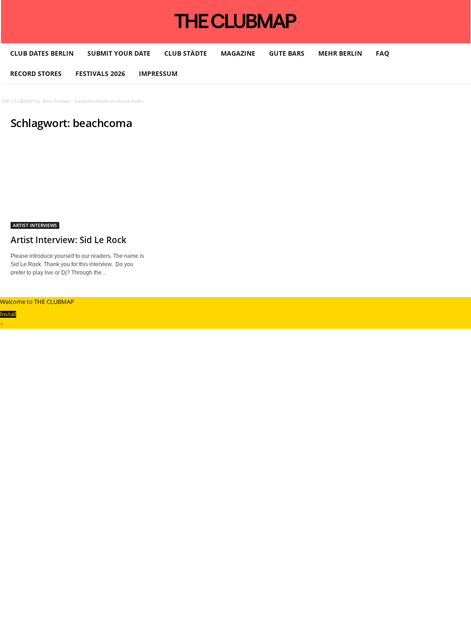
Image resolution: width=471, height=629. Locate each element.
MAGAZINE (238, 53)
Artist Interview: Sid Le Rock (68, 240)
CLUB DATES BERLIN (42, 53)
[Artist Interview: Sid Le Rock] (80, 184)
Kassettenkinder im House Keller (109, 101)
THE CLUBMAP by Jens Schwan (35, 101)
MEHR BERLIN (340, 53)
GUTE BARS (286, 53)
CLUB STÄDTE (185, 53)
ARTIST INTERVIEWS (35, 225)
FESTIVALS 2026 (100, 73)
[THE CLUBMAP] (236, 20)
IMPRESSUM (158, 73)
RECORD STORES (36, 73)
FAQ (382, 53)
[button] (457, 63)
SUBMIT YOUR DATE (118, 53)
